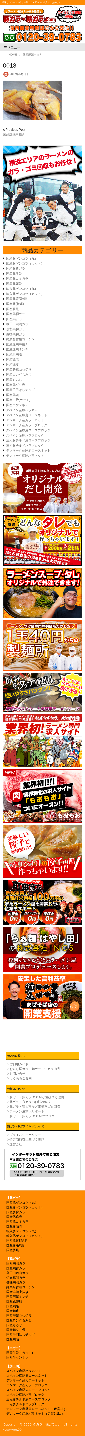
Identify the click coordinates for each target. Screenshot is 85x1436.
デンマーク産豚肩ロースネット (28, 450)
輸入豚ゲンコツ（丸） (22, 288)
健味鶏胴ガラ (15, 334)
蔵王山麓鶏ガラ (17, 324)
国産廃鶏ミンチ (17, 349)
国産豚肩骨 (14, 273)
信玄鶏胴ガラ (15, 329)
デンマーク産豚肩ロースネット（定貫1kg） (37, 1409)
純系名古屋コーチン (20, 339)
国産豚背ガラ (15, 268)
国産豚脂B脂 (15, 304)
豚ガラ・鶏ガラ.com (48, 1424)
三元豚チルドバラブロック (25, 445)
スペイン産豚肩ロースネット (26, 415)
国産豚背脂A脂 (16, 298)
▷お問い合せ (15, 1073)
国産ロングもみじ (18, 374)
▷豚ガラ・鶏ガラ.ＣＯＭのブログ (30, 1116)
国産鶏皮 (12, 364)
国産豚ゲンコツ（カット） (25, 263)
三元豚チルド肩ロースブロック (28, 440)
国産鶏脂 (12, 359)
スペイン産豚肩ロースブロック (28, 430)
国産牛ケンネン (17, 405)
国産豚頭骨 (14, 283)
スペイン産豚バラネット (23, 410)
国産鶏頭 (12, 395)
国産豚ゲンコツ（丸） (22, 258)
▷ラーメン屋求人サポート (25, 1111)
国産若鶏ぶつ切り (18, 369)
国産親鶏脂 (14, 354)
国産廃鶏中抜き (14, 134)
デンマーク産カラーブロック (26, 425)
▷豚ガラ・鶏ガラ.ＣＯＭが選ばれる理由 (35, 1097)
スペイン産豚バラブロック (25, 435)
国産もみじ (14, 379)
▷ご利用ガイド (17, 1064)
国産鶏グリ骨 (15, 385)
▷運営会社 (14, 1144)
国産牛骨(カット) (18, 400)
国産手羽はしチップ (20, 389)
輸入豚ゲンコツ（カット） (25, 293)
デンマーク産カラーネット (25, 420)
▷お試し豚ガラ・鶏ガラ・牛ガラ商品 (33, 1069)
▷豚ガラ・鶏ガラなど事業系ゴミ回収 (33, 1106)
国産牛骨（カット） (20, 1352)
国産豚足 (12, 309)
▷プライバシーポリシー (23, 1135)
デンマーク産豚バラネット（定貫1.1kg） (35, 1413)
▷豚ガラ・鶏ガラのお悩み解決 (28, 1102)
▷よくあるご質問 (19, 1078)
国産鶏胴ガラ (15, 314)
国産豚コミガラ (17, 278)
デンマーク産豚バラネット (25, 455)
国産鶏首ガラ (15, 319)
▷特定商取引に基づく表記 (25, 1139)
